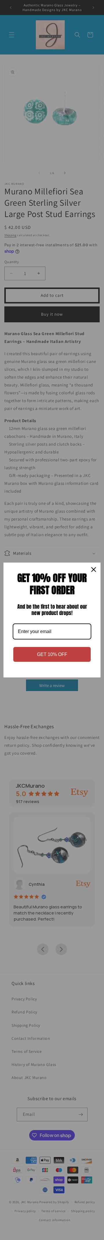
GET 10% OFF (52, 654)
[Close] (94, 569)
